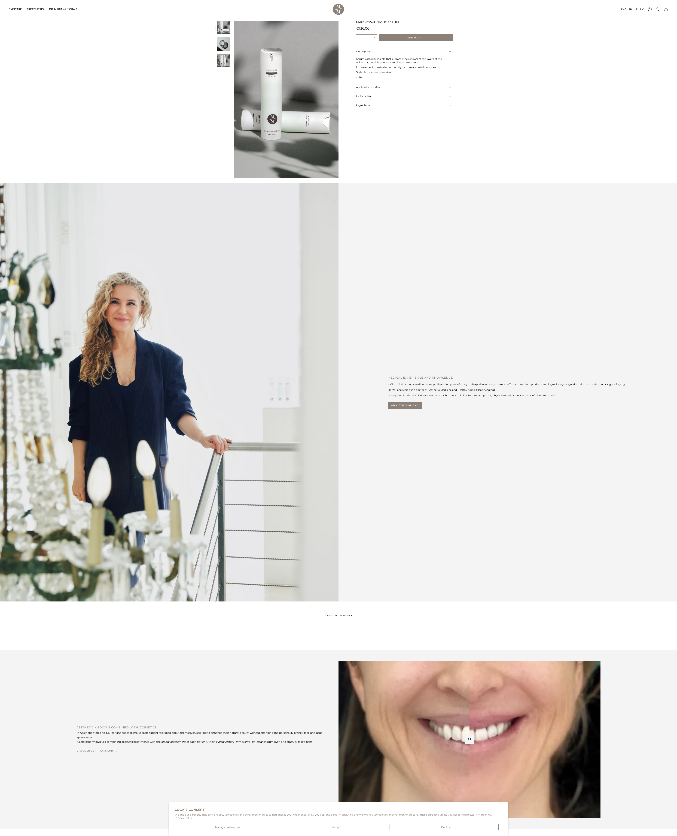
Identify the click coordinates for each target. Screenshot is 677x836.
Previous (233, 99)
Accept (336, 827)
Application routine (368, 87)
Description (363, 51)
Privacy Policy (183, 818)
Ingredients (363, 105)
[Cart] (666, 9)
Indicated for (364, 96)
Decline (445, 827)
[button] (15, 9)
